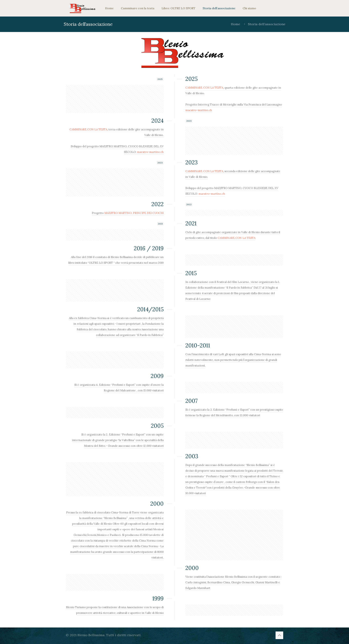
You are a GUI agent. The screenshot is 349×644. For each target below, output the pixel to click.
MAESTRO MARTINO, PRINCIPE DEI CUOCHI (134, 213)
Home (235, 24)
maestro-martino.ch (198, 110)
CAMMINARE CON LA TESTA (204, 87)
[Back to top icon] (279, 635)
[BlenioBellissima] (82, 8)
